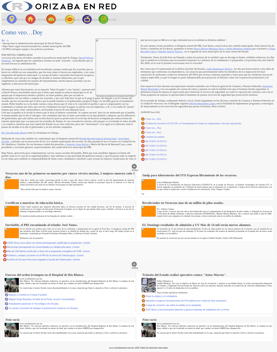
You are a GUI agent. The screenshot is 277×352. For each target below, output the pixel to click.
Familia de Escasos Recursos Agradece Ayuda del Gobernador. (43, 259)
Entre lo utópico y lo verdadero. (162, 296)
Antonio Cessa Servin (77, 144)
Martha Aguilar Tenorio (171, 51)
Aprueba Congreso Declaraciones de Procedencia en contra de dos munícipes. (186, 300)
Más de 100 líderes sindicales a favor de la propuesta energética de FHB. (48, 251)
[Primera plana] (10, 18)
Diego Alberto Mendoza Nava (209, 48)
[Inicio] (59, 11)
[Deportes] (67, 18)
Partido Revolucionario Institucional (98, 138)
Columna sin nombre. (155, 137)
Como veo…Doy (153, 119)
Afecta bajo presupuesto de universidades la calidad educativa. (43, 247)
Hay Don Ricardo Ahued (13, 132)
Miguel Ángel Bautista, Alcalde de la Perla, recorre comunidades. (42, 299)
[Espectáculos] (85, 18)
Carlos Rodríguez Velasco (219, 69)
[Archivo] (106, 18)
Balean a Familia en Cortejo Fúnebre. (28, 295)
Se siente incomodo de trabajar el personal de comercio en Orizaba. (43, 308)
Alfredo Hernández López (202, 103)
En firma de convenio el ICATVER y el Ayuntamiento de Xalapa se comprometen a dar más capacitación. (193, 123)
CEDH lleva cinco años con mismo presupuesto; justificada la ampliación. (48, 243)
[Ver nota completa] (11, 188)
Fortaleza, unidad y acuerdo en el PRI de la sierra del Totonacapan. (45, 255)
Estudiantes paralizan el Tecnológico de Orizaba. (34, 304)
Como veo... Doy (153, 128)
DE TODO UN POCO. (156, 141)
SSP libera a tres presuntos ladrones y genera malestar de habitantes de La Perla (187, 309)
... (63, 189)
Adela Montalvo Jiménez (239, 48)
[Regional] (48, 18)
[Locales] (29, 18)
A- (8, 40)
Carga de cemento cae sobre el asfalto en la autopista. (173, 305)
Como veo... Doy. (153, 132)
